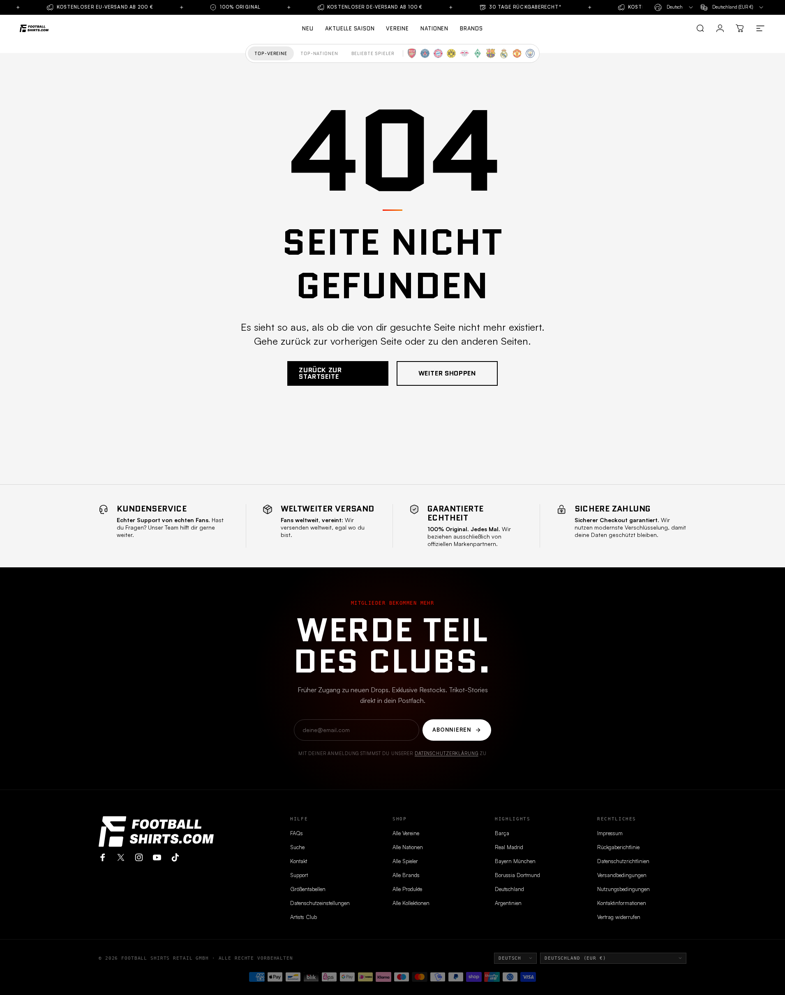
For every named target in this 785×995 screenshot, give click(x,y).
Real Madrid (509, 847)
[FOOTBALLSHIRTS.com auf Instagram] (139, 857)
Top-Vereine (270, 53)
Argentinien (508, 903)
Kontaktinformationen (621, 903)
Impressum (610, 833)
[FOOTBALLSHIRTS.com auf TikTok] (175, 857)
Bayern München (515, 861)
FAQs (296, 833)
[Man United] (517, 53)
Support (299, 875)
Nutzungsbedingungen (623, 889)
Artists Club (303, 917)
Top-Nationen (319, 53)
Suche (297, 847)
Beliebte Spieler (373, 53)
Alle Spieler (405, 861)
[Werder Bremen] (477, 53)
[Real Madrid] (504, 53)
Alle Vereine (405, 833)
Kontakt (298, 861)
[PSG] (425, 53)
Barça (502, 833)
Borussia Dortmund (517, 875)
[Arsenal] (411, 53)
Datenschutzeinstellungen (320, 903)
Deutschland (509, 889)
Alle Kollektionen (410, 903)
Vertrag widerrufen (618, 917)
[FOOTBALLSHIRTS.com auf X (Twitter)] (121, 857)
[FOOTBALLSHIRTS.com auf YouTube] (157, 857)
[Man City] (530, 53)
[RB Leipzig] (464, 53)
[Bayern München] (438, 53)
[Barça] (490, 53)
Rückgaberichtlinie (618, 847)
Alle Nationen (407, 847)
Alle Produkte (407, 889)
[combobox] (674, 7)
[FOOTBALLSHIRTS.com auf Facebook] (103, 857)
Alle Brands (406, 875)
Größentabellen (308, 889)
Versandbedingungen (621, 875)
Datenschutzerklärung (446, 753)
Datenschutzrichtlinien (623, 861)
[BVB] (451, 53)
